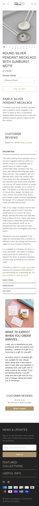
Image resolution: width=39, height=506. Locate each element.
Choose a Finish (9, 75)
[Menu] (4, 3)
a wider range (25, 267)
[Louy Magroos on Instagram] (5, 482)
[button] (19, 151)
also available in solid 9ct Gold (15, 275)
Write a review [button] (19, 408)
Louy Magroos (15, 499)
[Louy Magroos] (19, 4)
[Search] (8, 3)
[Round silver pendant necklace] (19, 27)
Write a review (26, 142)
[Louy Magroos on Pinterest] (9, 482)
